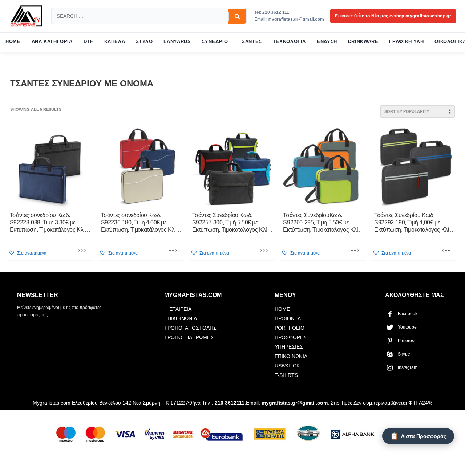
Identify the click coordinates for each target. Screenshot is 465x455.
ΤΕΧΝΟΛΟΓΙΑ (289, 41)
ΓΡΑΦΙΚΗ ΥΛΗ (406, 41)
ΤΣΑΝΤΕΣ (250, 41)
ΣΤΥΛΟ (144, 41)
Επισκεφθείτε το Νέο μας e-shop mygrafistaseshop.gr (393, 16)
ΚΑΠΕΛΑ (114, 41)
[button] (27, 253)
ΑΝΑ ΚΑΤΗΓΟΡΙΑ (52, 41)
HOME (13, 41)
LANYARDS (177, 41)
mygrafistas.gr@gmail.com (296, 19)
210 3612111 (229, 403)
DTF (88, 41)
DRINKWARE (363, 41)
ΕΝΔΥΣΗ (327, 41)
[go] (237, 16)
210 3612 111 (275, 12)
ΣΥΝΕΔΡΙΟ (215, 41)
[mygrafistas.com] (26, 16)
